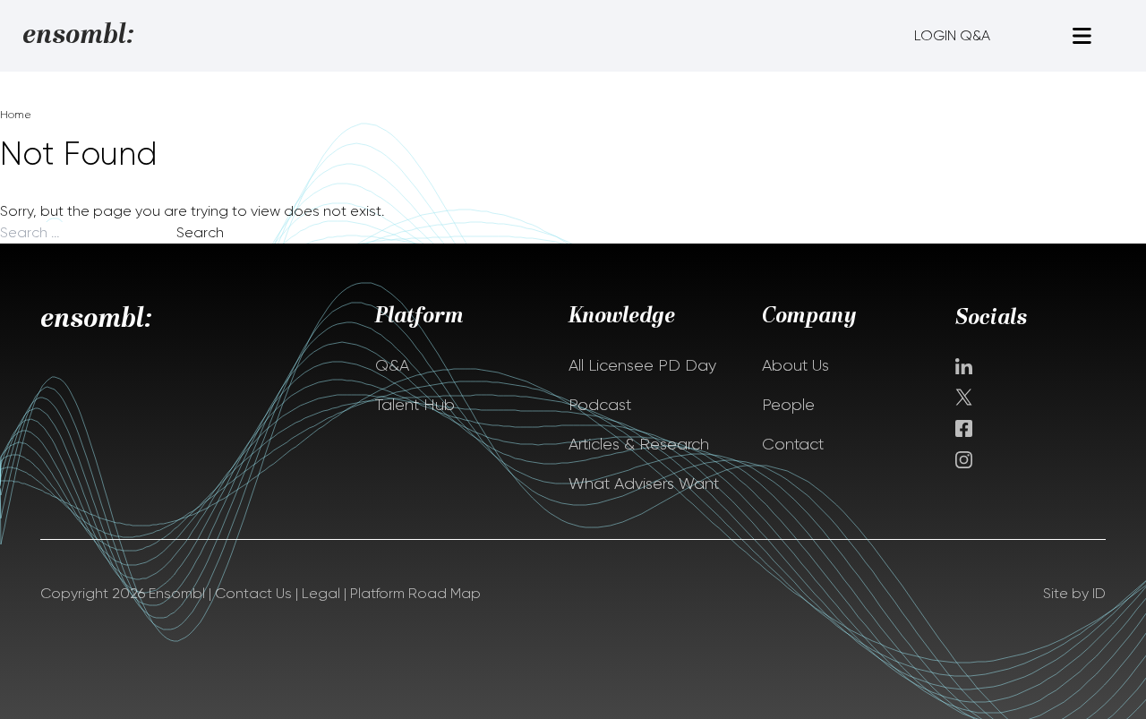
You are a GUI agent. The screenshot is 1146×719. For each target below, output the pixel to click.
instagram (963, 459)
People (788, 405)
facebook (963, 428)
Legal (321, 593)
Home (15, 114)
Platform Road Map (415, 593)
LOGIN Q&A (952, 35)
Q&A (392, 365)
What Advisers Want (644, 483)
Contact (793, 444)
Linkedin (963, 366)
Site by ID (1074, 593)
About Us (795, 365)
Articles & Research (639, 444)
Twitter (965, 397)
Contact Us (253, 593)
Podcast (600, 405)
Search (200, 232)
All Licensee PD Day (642, 365)
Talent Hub (415, 405)
